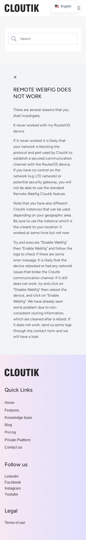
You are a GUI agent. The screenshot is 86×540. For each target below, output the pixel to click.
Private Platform (18, 440)
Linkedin (12, 476)
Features (12, 410)
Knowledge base (18, 417)
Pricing (10, 432)
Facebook (13, 482)
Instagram (13, 488)
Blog (8, 425)
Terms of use (15, 522)
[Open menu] (78, 8)
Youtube (11, 494)
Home (9, 402)
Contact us (13, 447)
